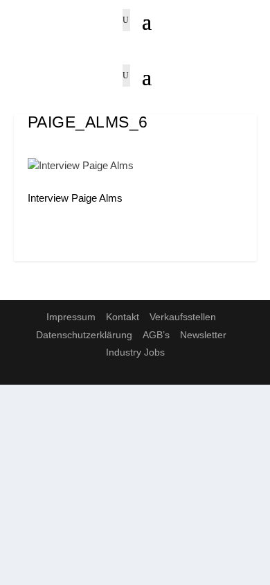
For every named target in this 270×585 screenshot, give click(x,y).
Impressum (71, 316)
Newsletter (203, 334)
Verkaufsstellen (183, 316)
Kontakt (122, 316)
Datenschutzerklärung (84, 334)
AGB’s (156, 334)
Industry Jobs (135, 352)
